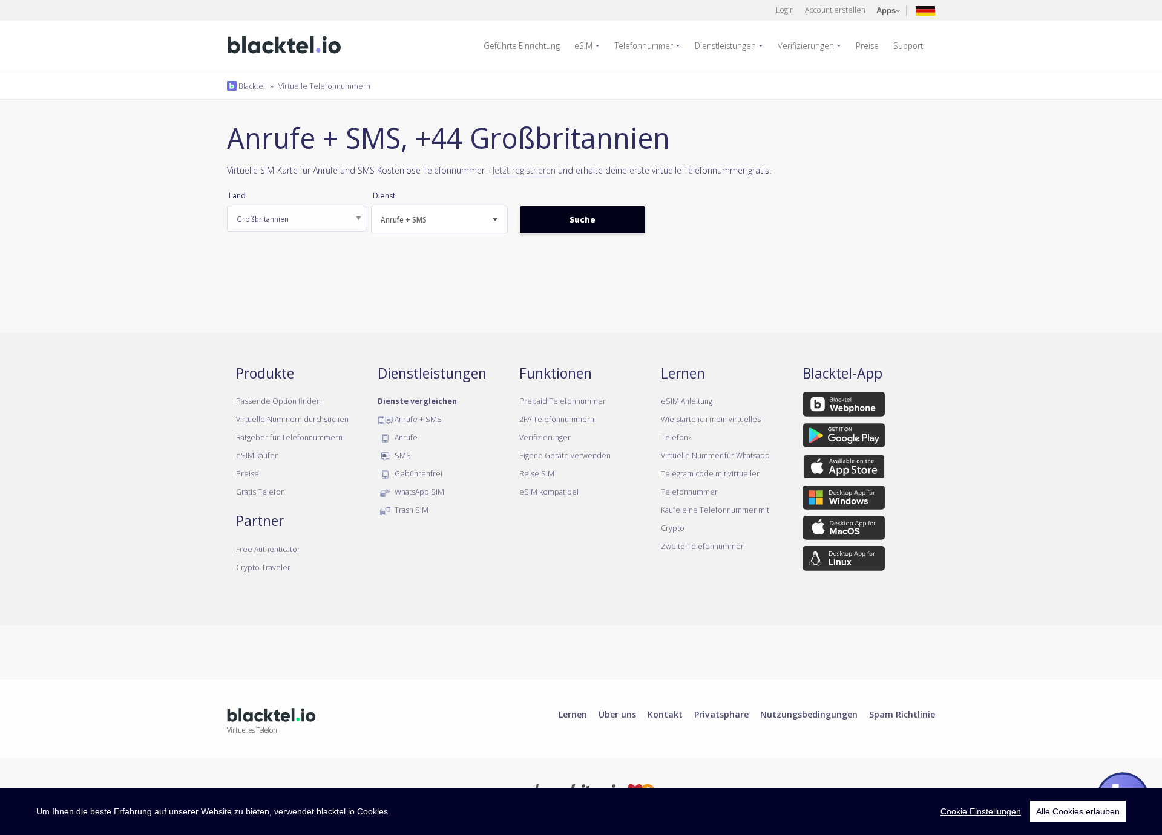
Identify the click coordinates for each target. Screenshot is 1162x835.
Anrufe (405, 437)
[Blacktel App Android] (844, 437)
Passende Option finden (278, 400)
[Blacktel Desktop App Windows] (844, 499)
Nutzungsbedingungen (809, 714)
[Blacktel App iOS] (844, 468)
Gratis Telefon (260, 491)
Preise (867, 45)
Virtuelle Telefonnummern (324, 85)
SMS (402, 455)
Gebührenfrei (417, 473)
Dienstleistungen (725, 45)
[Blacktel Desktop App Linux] (844, 560)
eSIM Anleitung (686, 400)
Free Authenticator (268, 549)
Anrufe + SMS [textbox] (404, 220)
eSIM (583, 45)
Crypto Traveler (263, 567)
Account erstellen (835, 9)
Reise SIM (536, 473)
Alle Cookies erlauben (1078, 811)
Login (785, 9)
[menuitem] (526, 46)
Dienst (384, 196)
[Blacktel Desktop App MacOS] (844, 530)
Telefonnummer (643, 45)
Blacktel (251, 85)
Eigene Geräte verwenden (565, 455)
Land (237, 196)
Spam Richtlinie (902, 714)
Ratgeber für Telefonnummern (289, 437)
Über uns (617, 714)
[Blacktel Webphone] (844, 406)
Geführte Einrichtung (522, 45)
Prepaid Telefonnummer (562, 400)
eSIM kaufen (257, 455)
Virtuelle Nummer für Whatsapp (715, 455)
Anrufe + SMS (417, 419)
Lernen (573, 714)
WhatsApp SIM (418, 491)
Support (908, 45)
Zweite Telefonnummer (702, 546)
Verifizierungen (806, 45)
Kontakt (665, 714)
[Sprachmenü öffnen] (925, 10)
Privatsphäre (721, 714)
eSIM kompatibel (549, 491)
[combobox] (439, 219)
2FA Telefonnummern (556, 419)
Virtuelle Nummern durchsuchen (292, 419)
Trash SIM (410, 509)
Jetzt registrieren (524, 170)
